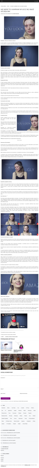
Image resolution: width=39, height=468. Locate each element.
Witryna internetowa (23, 393)
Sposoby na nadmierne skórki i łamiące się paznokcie (18, 350)
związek (14, 423)
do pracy (27, 407)
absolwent (3, 407)
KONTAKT (2, 450)
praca (9, 413)
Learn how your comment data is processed (21, 401)
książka (15, 410)
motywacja (13, 336)
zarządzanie (29, 421)
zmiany (16, 336)
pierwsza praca (4, 413)
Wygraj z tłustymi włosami (6, 350)
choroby (6, 336)
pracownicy (14, 413)
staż (30, 415)
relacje (21, 415)
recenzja (10, 415)
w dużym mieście (32, 418)
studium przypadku (5, 418)
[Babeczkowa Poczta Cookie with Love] (11, 138)
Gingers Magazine (16, 13)
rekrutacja (16, 415)
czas (18, 407)
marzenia (20, 410)
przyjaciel (29, 413)
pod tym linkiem (33, 308)
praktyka (19, 413)
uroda (26, 418)
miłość (25, 410)
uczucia (15, 418)
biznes (8, 407)
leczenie (9, 336)
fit (5, 410)
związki (19, 423)
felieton (32, 407)
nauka (35, 410)
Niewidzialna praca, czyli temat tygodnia (13, 432)
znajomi (3, 423)
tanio (11, 418)
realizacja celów (4, 415)
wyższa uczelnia (16, 421)
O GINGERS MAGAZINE (4, 448)
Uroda (2, 336)
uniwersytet (20, 418)
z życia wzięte (25, 423)
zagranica (22, 421)
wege (3, 421)
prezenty (24, 413)
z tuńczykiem (8, 423)
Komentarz (3, 377)
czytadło (22, 407)
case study (13, 407)
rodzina (25, 415)
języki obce (10, 410)
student (34, 415)
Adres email (3, 393)
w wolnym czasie (9, 421)
